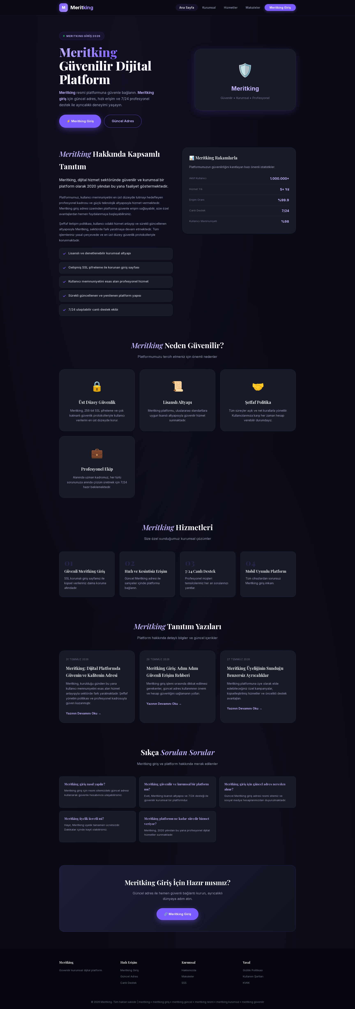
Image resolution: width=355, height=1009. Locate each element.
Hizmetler (230, 7)
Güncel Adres (123, 121)
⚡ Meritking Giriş (80, 121)
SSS (184, 982)
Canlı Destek (128, 982)
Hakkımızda (189, 970)
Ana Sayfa (186, 7)
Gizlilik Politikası (253, 970)
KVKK (246, 982)
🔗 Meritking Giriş (177, 914)
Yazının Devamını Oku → (83, 713)
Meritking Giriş (280, 7)
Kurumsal (209, 7)
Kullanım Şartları (253, 976)
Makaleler (253, 7)
